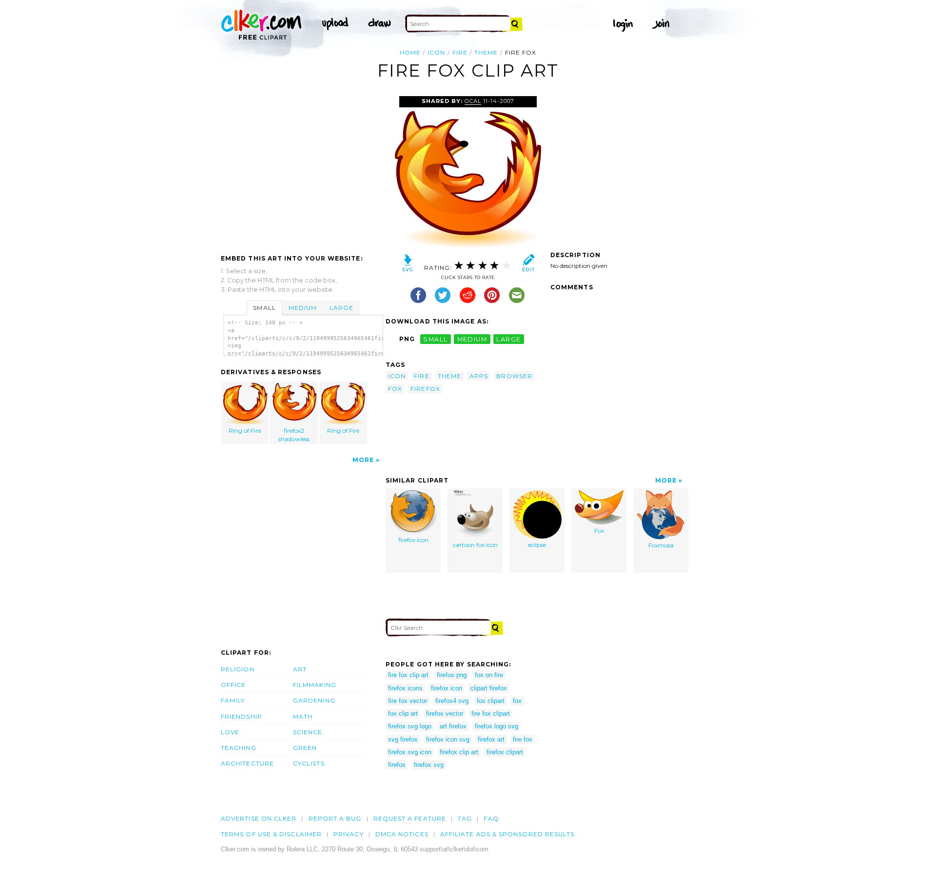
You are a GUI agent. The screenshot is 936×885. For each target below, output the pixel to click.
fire (460, 52)
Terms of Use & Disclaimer (271, 834)
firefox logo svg (496, 726)
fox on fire (489, 675)
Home (410, 52)
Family (233, 700)
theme (486, 52)
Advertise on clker (258, 818)
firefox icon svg (447, 739)
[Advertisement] (303, 169)
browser (514, 376)
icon (436, 52)
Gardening (314, 700)
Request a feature (409, 818)
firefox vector (444, 713)
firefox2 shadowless (294, 434)
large (508, 338)
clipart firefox (488, 688)
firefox (425, 388)
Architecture (247, 763)
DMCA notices (402, 834)
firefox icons (405, 688)
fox (395, 388)
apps (478, 376)
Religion (237, 669)
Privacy (348, 834)
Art (300, 669)
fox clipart (491, 700)
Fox (599, 530)
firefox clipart (505, 752)
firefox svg (429, 764)
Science (308, 732)
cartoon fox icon (475, 544)
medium (472, 338)
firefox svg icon (409, 752)
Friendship (241, 716)
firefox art (491, 739)
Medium (303, 307)
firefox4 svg (451, 700)
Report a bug (335, 818)
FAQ (491, 818)
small (435, 338)
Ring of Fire (245, 430)
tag (465, 818)
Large (341, 307)
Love (230, 732)
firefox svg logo (409, 726)
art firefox (453, 726)
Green (305, 747)
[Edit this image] (528, 265)
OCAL (473, 101)
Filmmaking (314, 684)
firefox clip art (459, 752)
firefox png (452, 675)
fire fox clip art (408, 675)
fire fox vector (407, 700)
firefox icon (413, 539)
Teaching (238, 747)
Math (302, 716)
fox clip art (403, 713)
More (363, 459)
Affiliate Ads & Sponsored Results (507, 834)
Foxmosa (661, 545)
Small (264, 307)
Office (233, 684)
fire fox (522, 739)
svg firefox (403, 739)
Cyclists (309, 763)
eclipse (537, 544)
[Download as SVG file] (407, 265)
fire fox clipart (490, 713)
